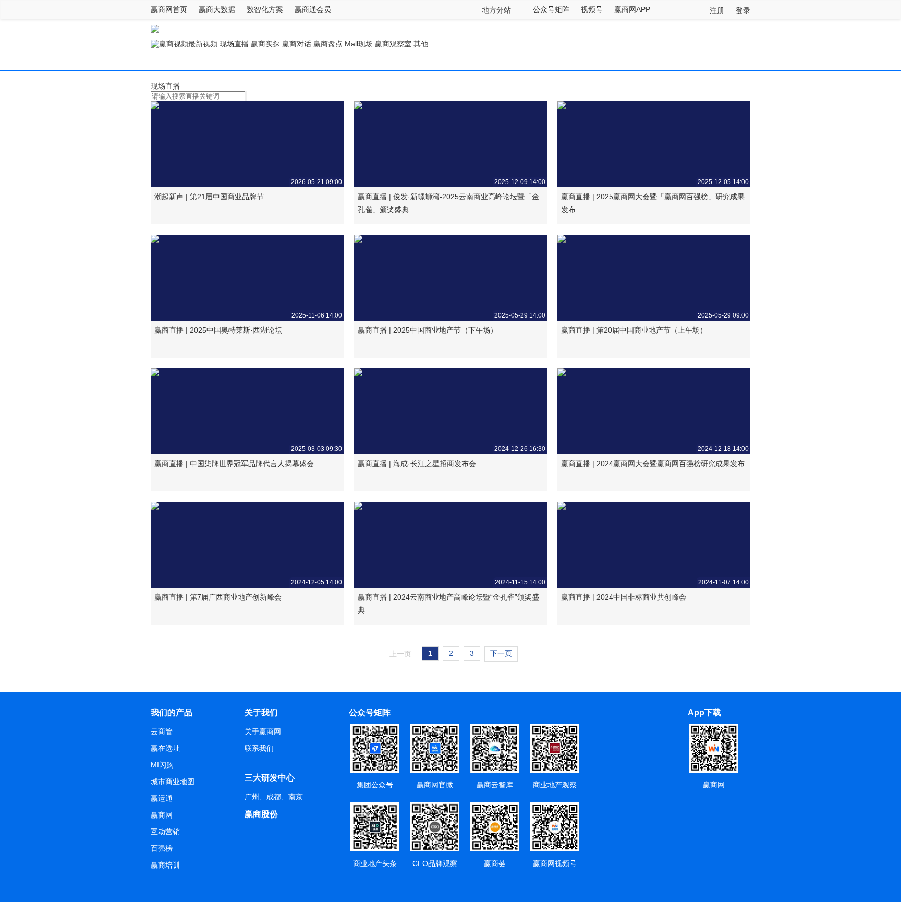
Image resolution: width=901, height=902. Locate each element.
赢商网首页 (169, 9)
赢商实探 (265, 44)
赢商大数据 (217, 9)
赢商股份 (261, 814)
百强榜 (162, 848)
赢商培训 (165, 865)
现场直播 (234, 44)
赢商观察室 (393, 44)
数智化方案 (265, 9)
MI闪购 (162, 765)
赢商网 (162, 815)
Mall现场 (359, 44)
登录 (743, 10)
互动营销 (165, 831)
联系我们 (259, 748)
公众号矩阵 (551, 9)
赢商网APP (632, 9)
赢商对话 (296, 44)
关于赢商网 (263, 731)
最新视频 (202, 44)
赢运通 (162, 798)
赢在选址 (165, 748)
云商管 (162, 731)
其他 (420, 44)
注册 (717, 10)
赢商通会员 (313, 9)
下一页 (501, 653)
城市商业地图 (172, 781)
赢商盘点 (328, 44)
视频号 (592, 9)
